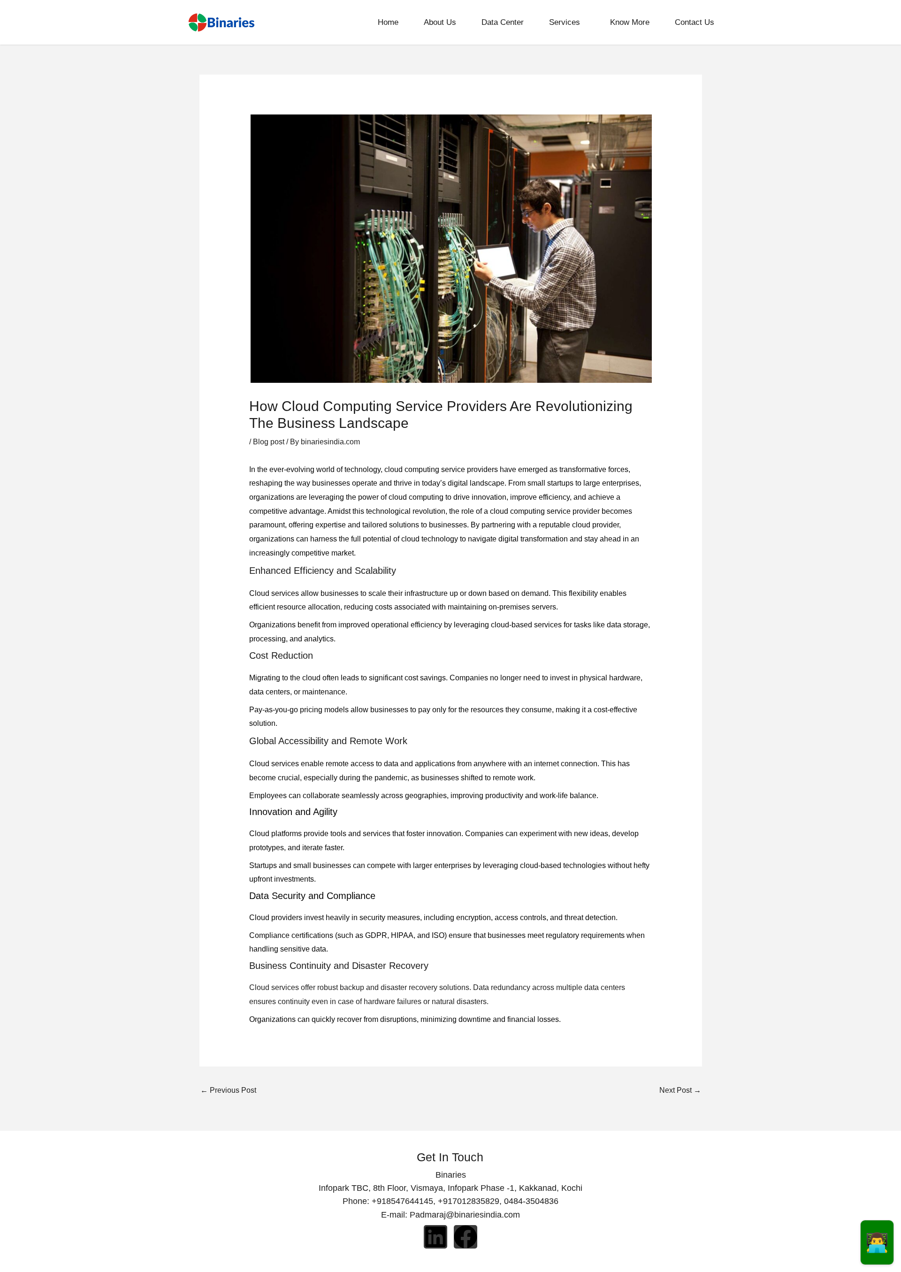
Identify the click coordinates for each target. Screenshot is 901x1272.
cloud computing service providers (441, 469)
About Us (440, 22)
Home (388, 22)
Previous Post (228, 1090)
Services (564, 22)
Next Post (680, 1090)
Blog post (268, 442)
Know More (629, 22)
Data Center (502, 22)
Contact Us (694, 22)
